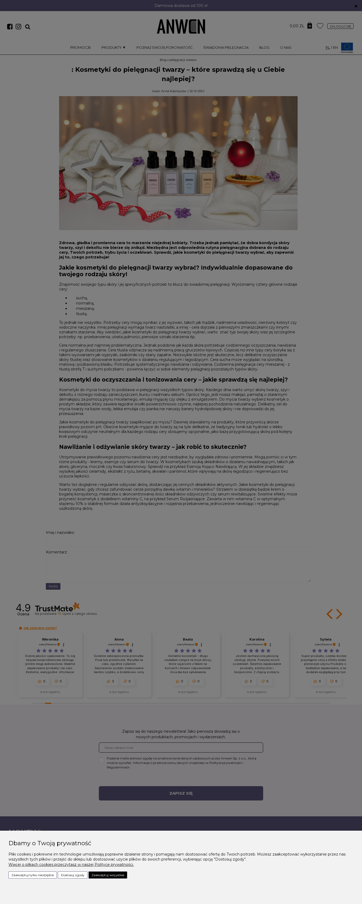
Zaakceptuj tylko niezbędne (32, 875)
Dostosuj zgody (73, 875)
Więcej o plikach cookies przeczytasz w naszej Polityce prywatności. (71, 864)
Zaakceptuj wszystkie (107, 875)
